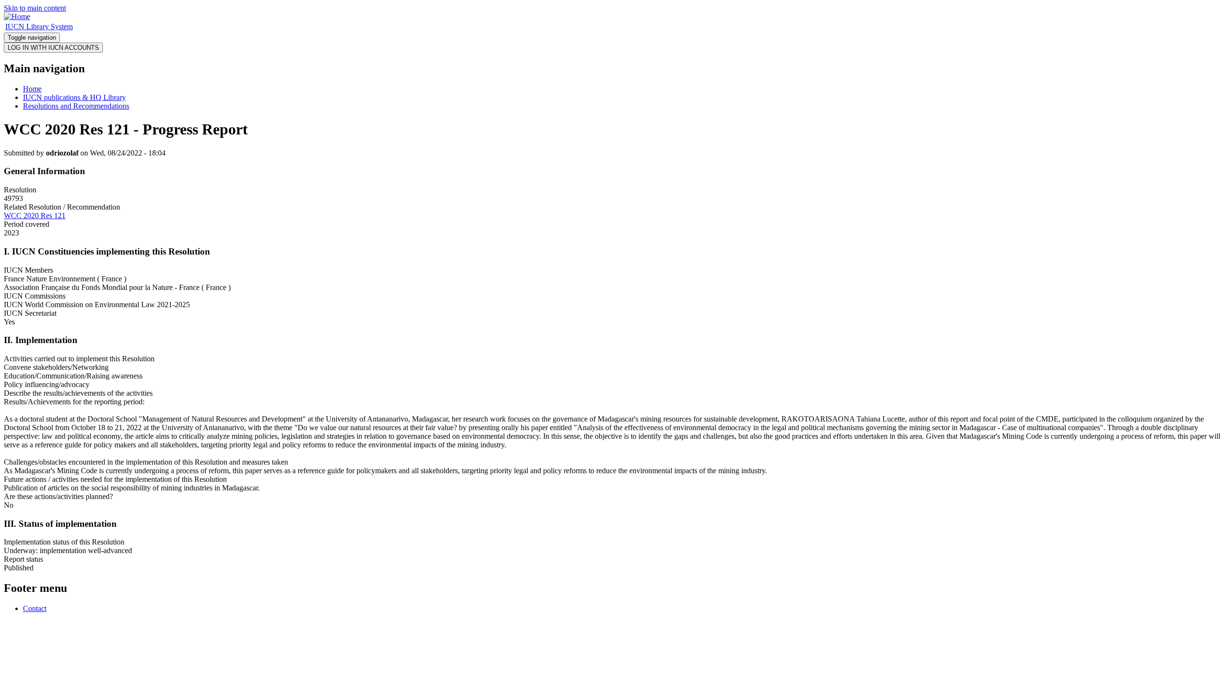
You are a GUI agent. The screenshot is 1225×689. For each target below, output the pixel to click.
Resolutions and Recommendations (76, 106)
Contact (34, 608)
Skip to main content (35, 8)
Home (32, 89)
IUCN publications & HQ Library (74, 97)
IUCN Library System (39, 26)
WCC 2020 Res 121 (35, 215)
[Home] (17, 16)
